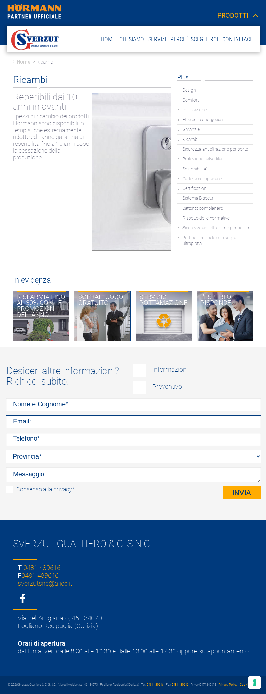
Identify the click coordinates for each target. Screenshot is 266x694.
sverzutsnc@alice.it (45, 583)
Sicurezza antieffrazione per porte (215, 149)
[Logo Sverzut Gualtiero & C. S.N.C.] (34, 39)
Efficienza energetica (202, 119)
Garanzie (191, 129)
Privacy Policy (227, 684)
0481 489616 (42, 568)
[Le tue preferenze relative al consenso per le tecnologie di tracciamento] (254, 682)
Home (108, 39)
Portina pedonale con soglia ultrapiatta (209, 240)
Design (189, 90)
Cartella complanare (202, 179)
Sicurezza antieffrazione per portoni (217, 228)
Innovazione (194, 110)
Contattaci (236, 39)
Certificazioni (195, 188)
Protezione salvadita (202, 159)
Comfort (190, 100)
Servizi (157, 39)
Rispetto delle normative (206, 218)
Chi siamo (131, 39)
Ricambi (190, 139)
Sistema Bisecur (198, 198)
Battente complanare (202, 208)
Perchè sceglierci (194, 39)
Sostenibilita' (194, 169)
